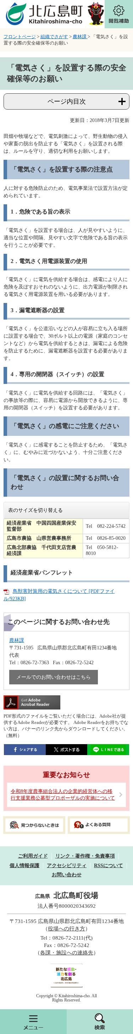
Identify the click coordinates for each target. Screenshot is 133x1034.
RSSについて (108, 865)
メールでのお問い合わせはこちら (53, 677)
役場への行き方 (66, 928)
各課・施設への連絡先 (66, 953)
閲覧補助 (119, 14)
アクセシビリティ (67, 865)
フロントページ (20, 36)
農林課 (80, 36)
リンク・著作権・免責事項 (85, 856)
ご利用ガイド (33, 856)
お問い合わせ (67, 874)
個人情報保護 (24, 865)
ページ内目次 (67, 101)
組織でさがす (54, 36)
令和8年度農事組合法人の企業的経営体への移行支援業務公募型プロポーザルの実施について (63, 795)
